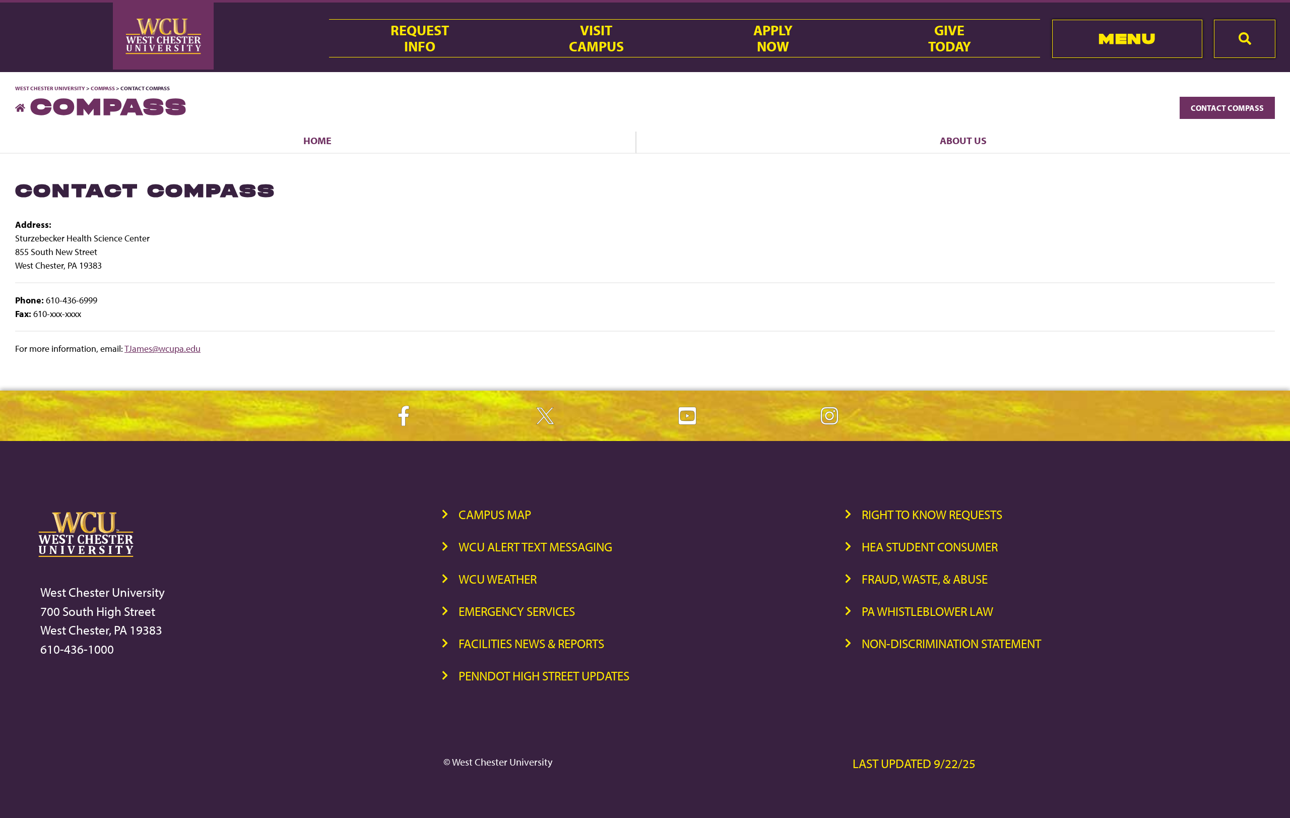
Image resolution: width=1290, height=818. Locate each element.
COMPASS (103, 88)
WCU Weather (498, 579)
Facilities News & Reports (531, 643)
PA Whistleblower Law (927, 611)
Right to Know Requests (932, 514)
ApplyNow (773, 38)
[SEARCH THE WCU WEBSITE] (1244, 39)
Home (317, 140)
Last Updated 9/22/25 (914, 763)
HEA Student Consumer (930, 546)
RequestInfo (420, 38)
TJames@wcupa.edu (162, 348)
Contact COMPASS (1227, 108)
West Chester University (50, 88)
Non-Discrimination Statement (951, 643)
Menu (1127, 38)
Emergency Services (517, 611)
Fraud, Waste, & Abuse (925, 579)
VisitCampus (596, 38)
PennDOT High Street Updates (544, 675)
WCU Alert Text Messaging (535, 546)
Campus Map (495, 514)
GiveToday (949, 38)
